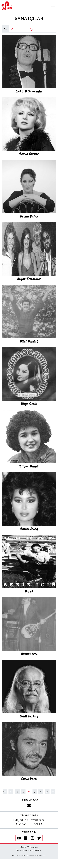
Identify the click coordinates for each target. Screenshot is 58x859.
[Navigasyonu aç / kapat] (53, 5)
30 (47, 791)
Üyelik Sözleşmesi (29, 847)
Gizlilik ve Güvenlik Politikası (29, 850)
